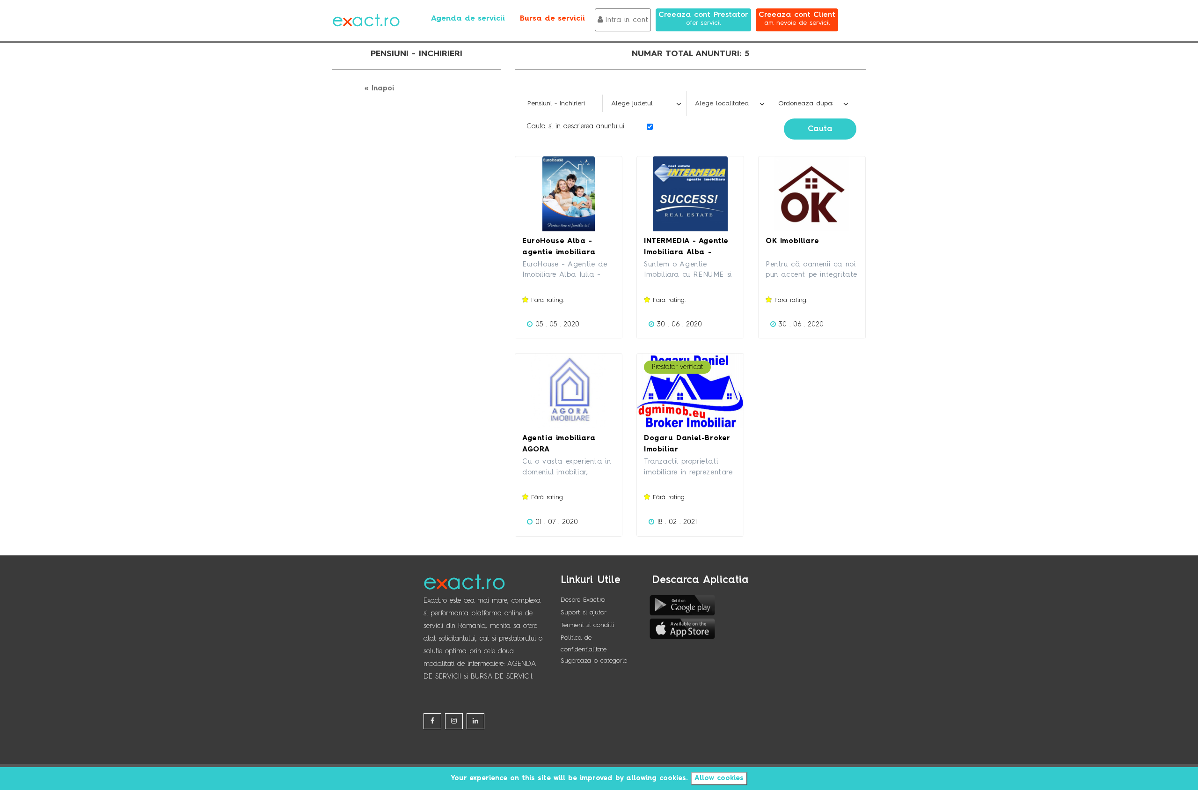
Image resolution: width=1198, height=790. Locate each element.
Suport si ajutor (583, 612)
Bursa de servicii (552, 18)
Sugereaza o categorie (594, 660)
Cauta (820, 129)
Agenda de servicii (468, 18)
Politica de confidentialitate (583, 644)
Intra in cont (626, 20)
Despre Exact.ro (583, 600)
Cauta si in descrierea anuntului (575, 126)
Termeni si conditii (587, 625)
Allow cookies (719, 778)
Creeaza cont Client (797, 18)
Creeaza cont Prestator (703, 18)
